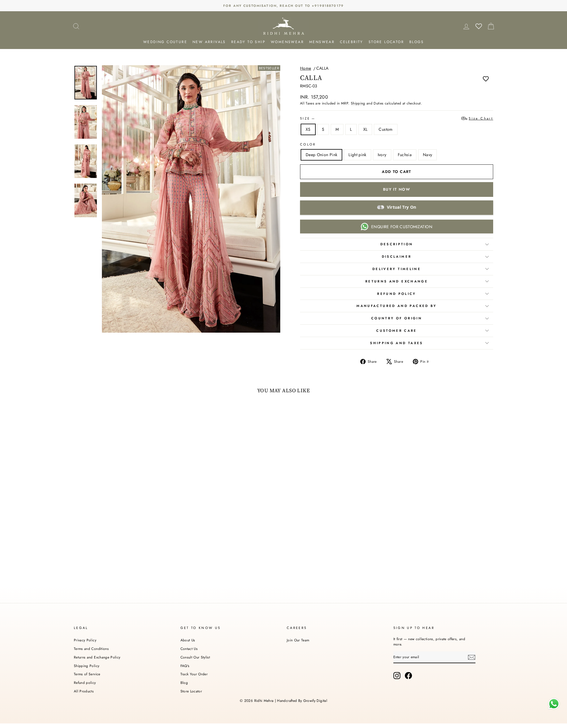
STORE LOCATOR (386, 42)
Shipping (358, 103)
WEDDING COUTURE (165, 42)
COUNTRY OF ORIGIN (396, 318)
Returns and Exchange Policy (97, 657)
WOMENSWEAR (287, 42)
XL (365, 129)
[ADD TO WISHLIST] (486, 78)
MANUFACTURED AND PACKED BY (396, 305)
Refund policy (85, 682)
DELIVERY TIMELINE (396, 269)
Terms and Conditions (91, 648)
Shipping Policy (86, 665)
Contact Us (189, 648)
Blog (184, 682)
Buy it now (396, 189)
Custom (385, 129)
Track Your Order (194, 673)
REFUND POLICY (396, 293)
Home (305, 68)
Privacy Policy (85, 640)
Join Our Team (298, 640)
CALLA (322, 68)
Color (308, 144)
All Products (84, 691)
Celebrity (351, 42)
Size (396, 118)
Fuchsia (405, 155)
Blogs (416, 42)
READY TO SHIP (248, 42)
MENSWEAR (322, 42)
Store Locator (191, 691)
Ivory (382, 155)
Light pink (357, 155)
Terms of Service (87, 673)
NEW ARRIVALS (209, 42)
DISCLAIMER (397, 256)
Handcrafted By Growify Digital (302, 700)
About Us (187, 640)
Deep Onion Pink (321, 155)
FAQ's (185, 665)
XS (308, 129)
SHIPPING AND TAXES (396, 343)
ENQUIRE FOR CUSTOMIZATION (401, 227)
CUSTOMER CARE (396, 330)
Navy (427, 155)
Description (396, 244)
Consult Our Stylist (195, 657)
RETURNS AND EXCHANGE (396, 281)
